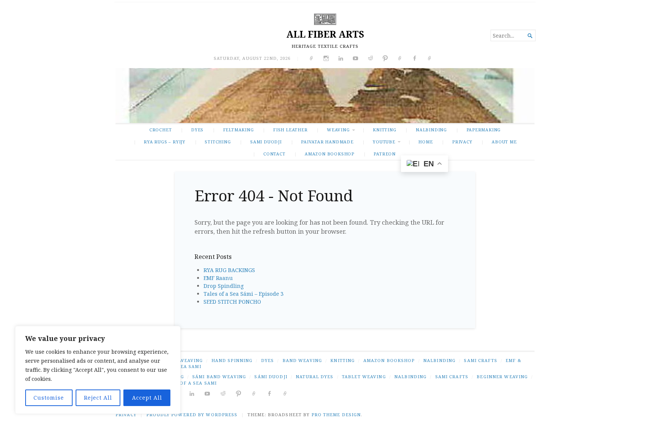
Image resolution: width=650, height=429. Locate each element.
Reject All (98, 397)
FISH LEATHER (290, 129)
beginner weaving (502, 376)
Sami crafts (451, 376)
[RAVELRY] (254, 393)
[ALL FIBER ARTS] (325, 95)
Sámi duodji (270, 376)
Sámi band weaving (219, 376)
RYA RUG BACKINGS (229, 270)
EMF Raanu (218, 277)
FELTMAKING (238, 129)
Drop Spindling (224, 285)
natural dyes (314, 376)
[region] (98, 370)
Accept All (147, 397)
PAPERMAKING (483, 129)
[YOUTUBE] (207, 393)
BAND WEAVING (302, 360)
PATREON (385, 154)
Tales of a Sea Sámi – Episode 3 (244, 293)
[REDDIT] (223, 393)
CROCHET (160, 129)
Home (425, 142)
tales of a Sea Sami (190, 383)
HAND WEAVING (183, 360)
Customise (48, 397)
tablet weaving (364, 376)
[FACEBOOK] (269, 393)
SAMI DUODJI (266, 142)
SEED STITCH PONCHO (232, 301)
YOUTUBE (384, 142)
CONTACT (274, 154)
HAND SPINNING (232, 360)
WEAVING (338, 129)
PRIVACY (462, 142)
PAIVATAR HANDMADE (327, 142)
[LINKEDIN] (192, 393)
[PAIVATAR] (285, 393)
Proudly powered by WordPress (191, 414)
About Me (504, 142)
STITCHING (218, 142)
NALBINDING (431, 129)
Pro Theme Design (336, 414)
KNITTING (384, 129)
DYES (197, 129)
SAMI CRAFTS (480, 360)
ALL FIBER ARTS (325, 34)
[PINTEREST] (239, 393)
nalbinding (410, 376)
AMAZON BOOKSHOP (329, 154)
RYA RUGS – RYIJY (164, 142)
